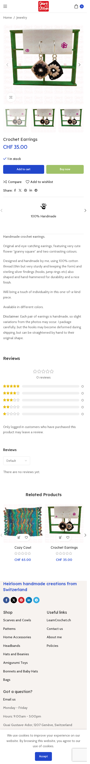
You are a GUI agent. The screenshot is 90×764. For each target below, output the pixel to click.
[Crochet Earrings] (64, 523)
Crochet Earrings (64, 547)
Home (7, 17)
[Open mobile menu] (5, 6)
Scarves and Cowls (17, 620)
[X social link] (20, 190)
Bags (6, 680)
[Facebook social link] (14, 190)
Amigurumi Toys (15, 663)
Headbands (11, 646)
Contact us (55, 629)
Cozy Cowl (22, 547)
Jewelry (21, 17)
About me (54, 637)
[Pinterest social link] (25, 190)
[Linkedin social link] (30, 190)
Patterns (9, 629)
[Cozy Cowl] (22, 523)
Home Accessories (17, 637)
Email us (9, 699)
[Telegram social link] (36, 190)
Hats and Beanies (16, 654)
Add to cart (23, 169)
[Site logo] (43, 6)
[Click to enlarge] (11, 97)
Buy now (65, 169)
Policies (52, 646)
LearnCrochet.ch (59, 620)
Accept (43, 756)
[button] (7, 65)
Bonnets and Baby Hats (20, 671)
